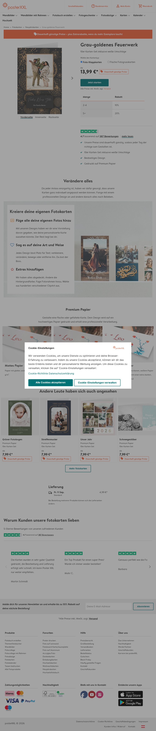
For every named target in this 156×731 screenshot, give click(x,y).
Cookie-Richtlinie (38, 373)
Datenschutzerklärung (61, 373)
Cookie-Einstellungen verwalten (97, 382)
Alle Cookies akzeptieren (51, 382)
